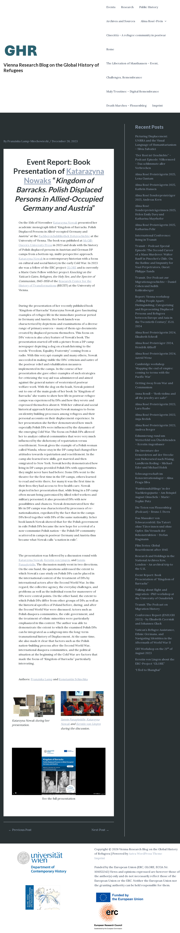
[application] (164, 21)
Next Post (100, 829)
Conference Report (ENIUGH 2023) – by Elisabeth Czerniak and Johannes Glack (155, 619)
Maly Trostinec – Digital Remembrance (132, 91)
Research (127, 7)
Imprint (157, 105)
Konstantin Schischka (73, 679)
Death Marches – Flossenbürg (126, 105)
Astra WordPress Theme (145, 853)
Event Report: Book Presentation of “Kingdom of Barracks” (154, 579)
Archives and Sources (120, 21)
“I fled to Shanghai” (148, 670)
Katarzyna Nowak (65, 222)
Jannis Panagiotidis (73, 719)
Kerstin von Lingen (57, 560)
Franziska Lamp (41, 679)
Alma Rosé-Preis (152, 21)
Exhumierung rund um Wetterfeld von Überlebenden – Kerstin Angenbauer (155, 440)
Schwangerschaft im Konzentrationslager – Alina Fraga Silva (154, 478)
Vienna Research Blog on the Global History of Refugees (51, 67)
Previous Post (19, 829)
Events (110, 7)
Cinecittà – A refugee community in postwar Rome (136, 42)
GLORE (71, 267)
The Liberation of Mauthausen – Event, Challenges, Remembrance (132, 70)
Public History (148, 7)
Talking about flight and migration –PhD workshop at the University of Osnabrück (154, 594)
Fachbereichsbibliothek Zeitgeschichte (64, 236)
